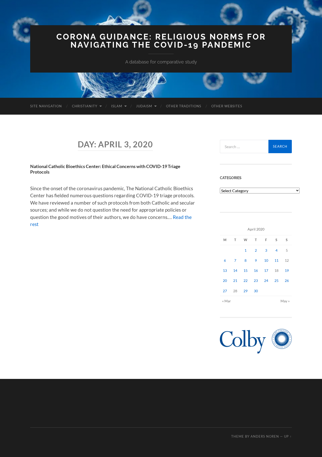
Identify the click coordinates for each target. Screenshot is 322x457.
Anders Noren (265, 436)
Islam (116, 106)
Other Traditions (183, 106)
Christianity (84, 106)
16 (256, 270)
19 (287, 270)
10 (266, 260)
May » (285, 301)
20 (225, 280)
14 (235, 270)
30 (256, 291)
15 (246, 270)
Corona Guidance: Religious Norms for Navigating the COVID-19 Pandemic (161, 40)
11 (276, 260)
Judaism (144, 106)
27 (225, 291)
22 (246, 280)
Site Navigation (46, 106)
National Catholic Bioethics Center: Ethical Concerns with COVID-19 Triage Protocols (105, 169)
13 (225, 270)
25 (276, 280)
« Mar (226, 301)
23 (256, 280)
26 (287, 280)
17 (266, 270)
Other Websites (226, 106)
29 (246, 291)
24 (266, 280)
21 (235, 280)
